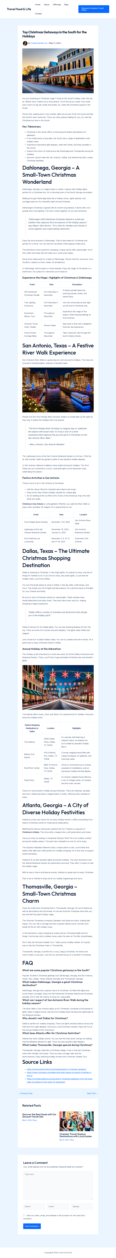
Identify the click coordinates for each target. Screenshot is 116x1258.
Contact (38, 14)
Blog (66, 4)
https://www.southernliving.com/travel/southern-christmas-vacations (56, 1069)
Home (37, 4)
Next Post (92, 1093)
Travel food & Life (19, 9)
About (46, 4)
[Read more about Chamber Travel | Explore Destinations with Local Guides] (76, 1121)
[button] (93, 9)
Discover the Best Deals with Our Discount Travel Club (39, 1115)
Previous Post (25, 1093)
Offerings (57, 4)
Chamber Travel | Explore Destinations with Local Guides (75, 1135)
